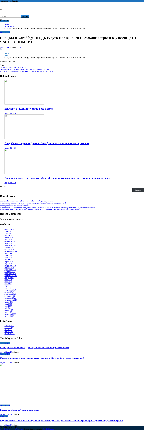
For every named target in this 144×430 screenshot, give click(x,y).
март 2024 (8, 288)
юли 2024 (8, 280)
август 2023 (9, 302)
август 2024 (9, 278)
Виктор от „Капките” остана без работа (28, 108)
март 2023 (8, 312)
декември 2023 (10, 294)
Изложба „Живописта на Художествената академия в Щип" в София (26, 71)
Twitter (10, 67)
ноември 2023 (9, 296)
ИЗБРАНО (8, 332)
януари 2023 (9, 316)
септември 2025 (10, 251)
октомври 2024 (10, 274)
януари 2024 (9, 292)
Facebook (3, 67)
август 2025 (9, 253)
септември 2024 (10, 276)
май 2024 (7, 284)
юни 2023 (8, 306)
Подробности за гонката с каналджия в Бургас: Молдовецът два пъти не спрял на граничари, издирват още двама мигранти (47, 207)
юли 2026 (8, 231)
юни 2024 (8, 282)
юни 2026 (8, 233)
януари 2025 (9, 268)
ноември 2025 (9, 247)
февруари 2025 (10, 266)
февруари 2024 (10, 290)
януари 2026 (9, 243)
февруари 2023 (10, 314)
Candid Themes (48, 429)
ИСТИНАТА (5, 32)
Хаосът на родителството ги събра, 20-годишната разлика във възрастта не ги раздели (57, 177)
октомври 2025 (10, 249)
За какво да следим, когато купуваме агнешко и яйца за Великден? (25, 69)
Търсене (3, 186)
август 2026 (9, 229)
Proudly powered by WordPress (11, 429)
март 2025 (8, 264)
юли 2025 (8, 255)
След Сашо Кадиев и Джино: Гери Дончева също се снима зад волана (46, 143)
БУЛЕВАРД (8, 328)
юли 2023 (8, 304)
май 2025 (7, 260)
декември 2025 (10, 245)
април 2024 (8, 286)
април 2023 (8, 310)
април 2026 (8, 237)
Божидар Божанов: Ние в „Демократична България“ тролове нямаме (26, 201)
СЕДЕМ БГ (4, 5)
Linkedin (22, 67)
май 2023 (7, 308)
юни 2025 (8, 257)
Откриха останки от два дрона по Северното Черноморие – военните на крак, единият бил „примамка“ (40, 209)
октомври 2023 (10, 298)
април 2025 (8, 262)
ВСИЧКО (8, 330)
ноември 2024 (9, 272)
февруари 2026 (10, 241)
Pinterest (16, 67)
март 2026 (8, 239)
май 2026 (7, 235)
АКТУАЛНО (9, 326)
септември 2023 (10, 300)
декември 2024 (10, 270)
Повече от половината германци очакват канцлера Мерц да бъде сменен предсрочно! (33, 203)
